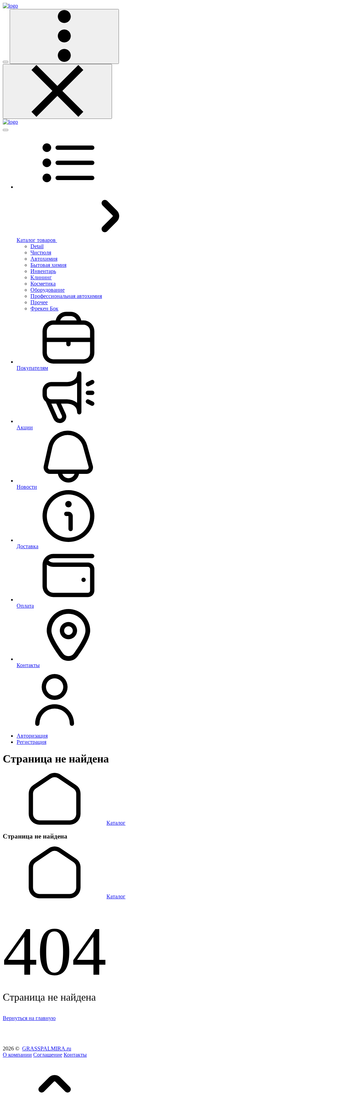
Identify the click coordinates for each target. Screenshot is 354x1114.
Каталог (115, 823)
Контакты (75, 1055)
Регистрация (31, 742)
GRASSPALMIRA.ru (46, 1048)
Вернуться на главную (29, 1018)
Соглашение (47, 1055)
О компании (17, 1055)
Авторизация (32, 736)
